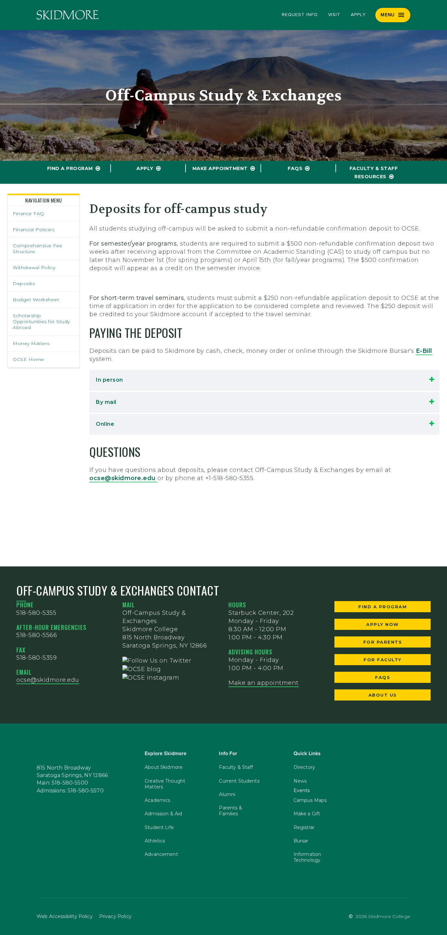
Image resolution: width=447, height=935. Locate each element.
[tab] (264, 380)
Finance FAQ (28, 213)
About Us (382, 695)
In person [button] (109, 380)
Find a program (382, 606)
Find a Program (70, 168)
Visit (334, 14)
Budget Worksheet (36, 300)
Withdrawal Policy (34, 267)
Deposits (24, 283)
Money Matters (31, 343)
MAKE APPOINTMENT (220, 168)
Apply (358, 14)
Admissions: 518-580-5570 (70, 791)
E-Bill (424, 351)
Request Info (299, 14)
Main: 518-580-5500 (62, 783)
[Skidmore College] (67, 15)
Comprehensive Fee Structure (38, 248)
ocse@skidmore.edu (123, 478)
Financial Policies (33, 230)
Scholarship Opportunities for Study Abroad (41, 321)
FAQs (295, 168)
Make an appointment (263, 682)
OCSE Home (28, 359)
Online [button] (105, 424)
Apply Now (382, 624)
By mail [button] (106, 402)
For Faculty (383, 659)
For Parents (382, 642)
